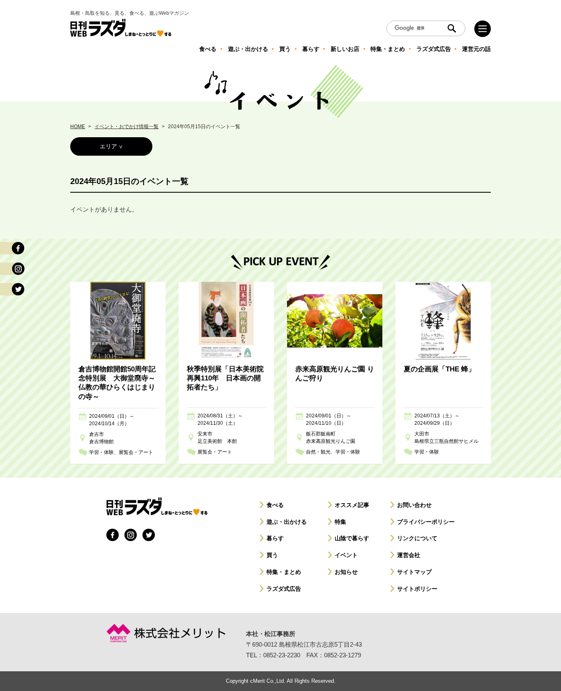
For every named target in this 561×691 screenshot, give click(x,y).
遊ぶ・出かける (287, 521)
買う (272, 555)
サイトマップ (414, 572)
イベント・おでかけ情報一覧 (126, 126)
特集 (340, 521)
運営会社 (408, 555)
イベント (346, 555)
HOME (77, 126)
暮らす (275, 538)
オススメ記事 (352, 505)
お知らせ (346, 572)
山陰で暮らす (352, 538)
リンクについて (417, 538)
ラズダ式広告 (284, 588)
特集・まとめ (284, 572)
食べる (275, 505)
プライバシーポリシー (426, 521)
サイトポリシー (417, 588)
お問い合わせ (414, 505)
